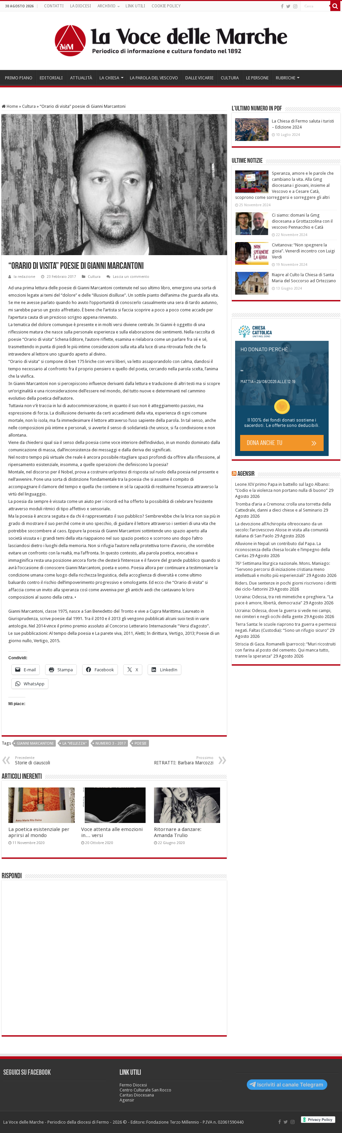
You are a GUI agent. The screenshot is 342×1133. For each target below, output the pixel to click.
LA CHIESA (109, 77)
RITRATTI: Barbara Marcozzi (183, 760)
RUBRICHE (285, 77)
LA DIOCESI (80, 6)
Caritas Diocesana (137, 1095)
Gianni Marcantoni (35, 743)
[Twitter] (288, 6)
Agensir (245, 474)
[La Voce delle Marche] (171, 40)
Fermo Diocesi (133, 1084)
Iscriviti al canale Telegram (290, 1084)
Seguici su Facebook (27, 1073)
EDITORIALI (51, 77)
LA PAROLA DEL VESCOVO (154, 77)
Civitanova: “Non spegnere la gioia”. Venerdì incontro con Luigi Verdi (303, 250)
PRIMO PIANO (18, 77)
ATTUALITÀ (81, 77)
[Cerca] (335, 6)
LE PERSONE (257, 77)
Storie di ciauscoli (32, 760)
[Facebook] (282, 6)
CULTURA (230, 77)
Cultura (29, 106)
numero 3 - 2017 (111, 743)
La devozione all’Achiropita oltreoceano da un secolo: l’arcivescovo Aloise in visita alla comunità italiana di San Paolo (281, 529)
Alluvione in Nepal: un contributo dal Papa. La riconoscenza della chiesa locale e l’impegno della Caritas (282, 549)
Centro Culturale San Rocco (145, 1089)
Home (12, 106)
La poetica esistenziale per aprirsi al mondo (38, 832)
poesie (141, 743)
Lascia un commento (131, 277)
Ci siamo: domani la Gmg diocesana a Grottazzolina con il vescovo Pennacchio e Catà (302, 221)
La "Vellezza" (74, 743)
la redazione (24, 277)
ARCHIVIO (107, 6)
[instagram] (295, 6)
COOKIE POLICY (166, 6)
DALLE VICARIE (199, 77)
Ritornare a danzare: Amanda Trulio (177, 832)
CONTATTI (53, 6)
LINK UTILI (135, 6)
